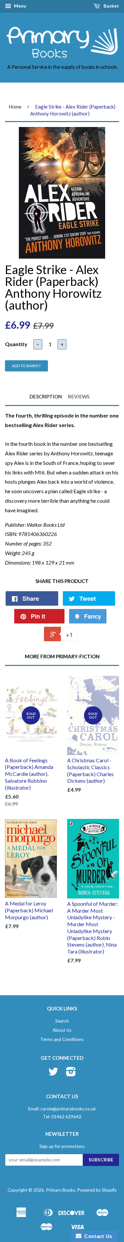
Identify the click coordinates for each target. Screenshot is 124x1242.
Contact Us (96, 1236)
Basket (111, 6)
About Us (62, 1030)
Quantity (16, 344)
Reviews (79, 396)
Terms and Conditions (62, 1039)
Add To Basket (26, 365)
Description (45, 396)
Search (62, 1021)
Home (15, 107)
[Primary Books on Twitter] (53, 1074)
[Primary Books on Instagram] (71, 1074)
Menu (19, 6)
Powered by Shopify (97, 1190)
